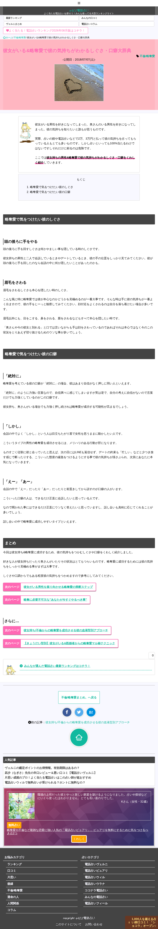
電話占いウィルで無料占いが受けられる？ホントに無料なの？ (45, 782)
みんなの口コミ (89, 18)
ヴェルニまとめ (14, 24)
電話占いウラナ (95, 883)
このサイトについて (68, 924)
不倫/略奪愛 (147, 56)
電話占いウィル (95, 877)
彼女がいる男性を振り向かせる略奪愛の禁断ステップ (58, 586)
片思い (11, 877)
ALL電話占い (79, 10)
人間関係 (13, 903)
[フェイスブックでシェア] (67, 712)
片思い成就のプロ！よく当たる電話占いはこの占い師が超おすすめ (48, 777)
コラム (11, 909)
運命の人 (13, 897)
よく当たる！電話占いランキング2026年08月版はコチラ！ (47, 30)
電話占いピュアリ (96, 870)
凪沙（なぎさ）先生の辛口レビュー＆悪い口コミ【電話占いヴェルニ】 (51, 772)
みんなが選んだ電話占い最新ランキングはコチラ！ (57, 666)
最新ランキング (14, 18)
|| (129, 922)
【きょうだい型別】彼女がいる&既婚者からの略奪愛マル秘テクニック (69, 643)
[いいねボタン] (151, 656)
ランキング (14, 864)
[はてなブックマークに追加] (91, 712)
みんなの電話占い (96, 897)
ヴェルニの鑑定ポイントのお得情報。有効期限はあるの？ (42, 767)
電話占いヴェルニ (96, 864)
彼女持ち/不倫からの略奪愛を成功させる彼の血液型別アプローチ (66, 630)
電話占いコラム (89, 24)
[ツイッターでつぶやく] (79, 712)
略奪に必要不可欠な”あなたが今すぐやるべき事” (55, 599)
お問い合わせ (93, 924)
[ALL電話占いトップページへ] (79, 737)
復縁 (10, 883)
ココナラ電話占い (96, 890)
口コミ (11, 870)
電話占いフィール (96, 903)
